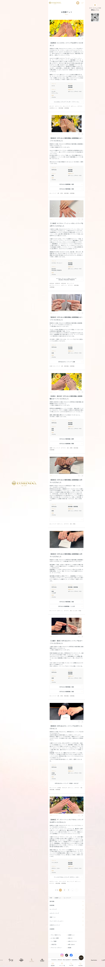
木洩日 (59, 787)
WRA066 (64, 283)
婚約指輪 (61, 108)
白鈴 (51, 366)
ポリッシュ (74, 106)
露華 (51, 448)
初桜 (62, 193)
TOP (51, 898)
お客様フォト (57, 898)
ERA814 (52, 283)
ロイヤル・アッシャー (55, 285)
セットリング (67, 106)
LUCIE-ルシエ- (53, 108)
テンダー (52, 106)
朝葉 (71, 448)
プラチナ (80, 106)
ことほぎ (75, 610)
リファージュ (59, 106)
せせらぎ (65, 787)
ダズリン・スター (54, 881)
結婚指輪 (67, 108)
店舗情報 (52, 929)
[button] (79, 38)
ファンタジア (63, 881)
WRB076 (58, 283)
